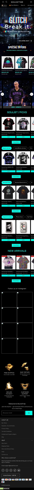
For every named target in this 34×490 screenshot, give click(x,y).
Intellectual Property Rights (9, 434)
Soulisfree (7, 485)
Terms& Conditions (7, 431)
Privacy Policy (5, 428)
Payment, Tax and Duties (8, 425)
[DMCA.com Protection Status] (5, 489)
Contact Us (5, 454)
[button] (3, 1)
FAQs (3, 451)
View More (16, 142)
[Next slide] (31, 94)
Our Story (4, 423)
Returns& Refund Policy (8, 449)
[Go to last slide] (2, 94)
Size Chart (4, 443)
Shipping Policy (5, 446)
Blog (3, 437)
